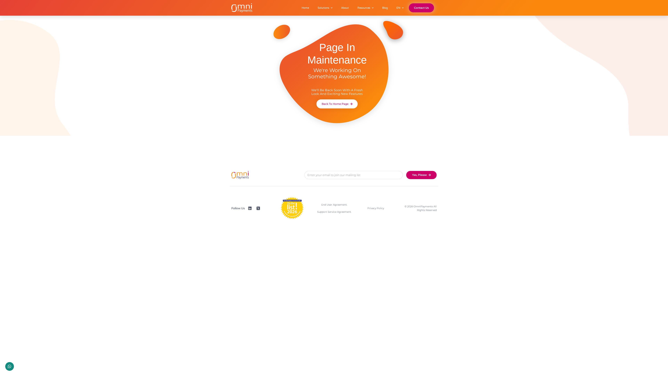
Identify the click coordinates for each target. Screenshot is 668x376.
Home (305, 7)
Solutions (323, 7)
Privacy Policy (375, 208)
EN (398, 7)
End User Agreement (334, 204)
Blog (385, 7)
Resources (363, 7)
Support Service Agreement (334, 211)
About (345, 7)
